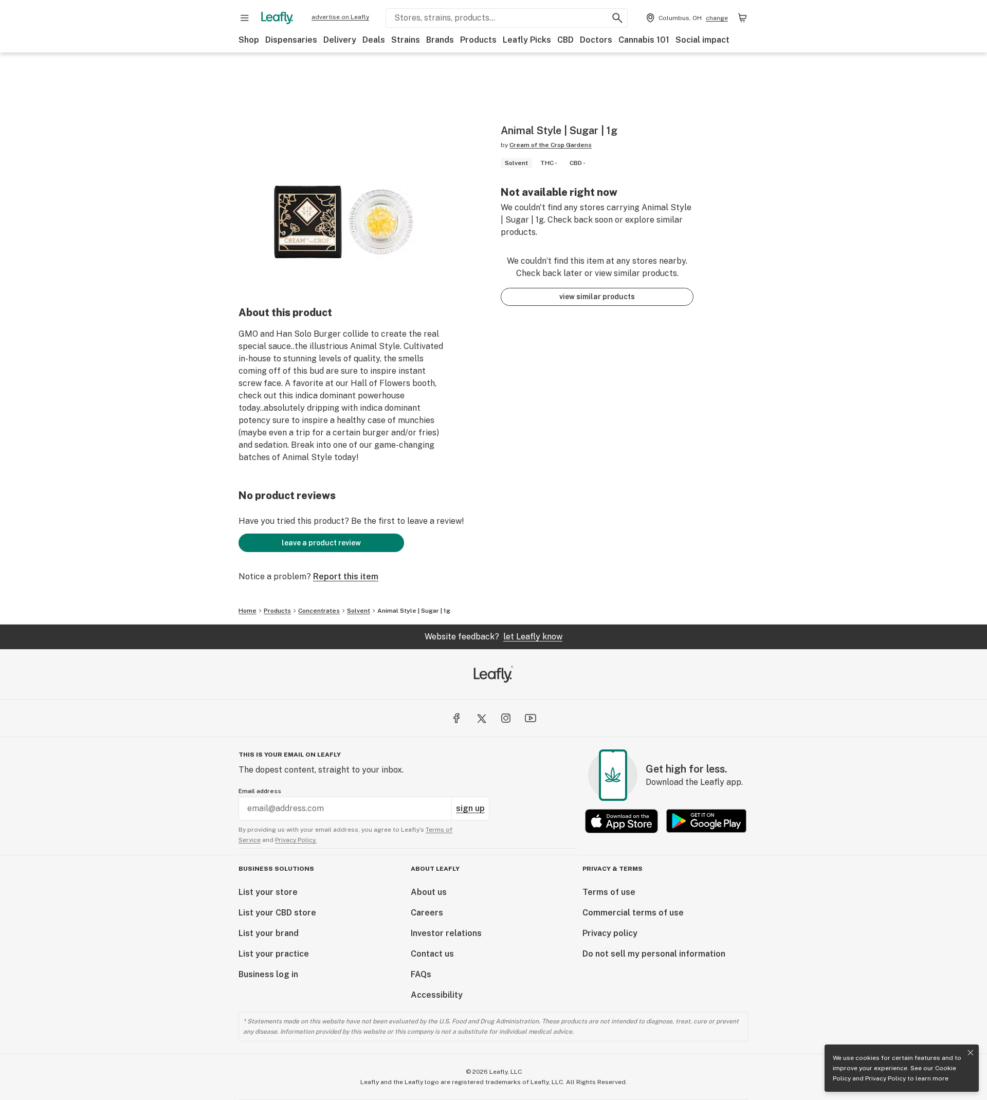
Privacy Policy (885, 1078)
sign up (470, 808)
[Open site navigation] (245, 18)
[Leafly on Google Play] (706, 821)
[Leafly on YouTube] (530, 718)
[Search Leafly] (617, 18)
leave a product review (321, 543)
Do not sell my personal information (653, 954)
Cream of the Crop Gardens (550, 145)
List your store (268, 892)
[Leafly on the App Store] (621, 821)
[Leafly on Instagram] (506, 718)
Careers (427, 913)
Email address (260, 791)
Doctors (596, 40)
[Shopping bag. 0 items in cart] (742, 18)
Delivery (339, 40)
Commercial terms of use (633, 913)
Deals (373, 40)
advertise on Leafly (340, 17)
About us (429, 892)
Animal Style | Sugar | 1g (413, 610)
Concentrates (319, 610)
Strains (405, 40)
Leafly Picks (527, 40)
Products (478, 40)
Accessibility (437, 995)
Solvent (358, 610)
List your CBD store (277, 913)
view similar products (597, 296)
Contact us (432, 954)
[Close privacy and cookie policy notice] (970, 1053)
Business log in (268, 974)
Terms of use (608, 892)
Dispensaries (291, 40)
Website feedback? (493, 636)
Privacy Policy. (296, 840)
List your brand (269, 933)
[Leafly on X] (481, 718)
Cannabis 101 (643, 40)
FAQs (421, 974)
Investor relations (446, 933)
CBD (565, 40)
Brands (440, 40)
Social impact (702, 40)
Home (248, 610)
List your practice (274, 954)
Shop (249, 40)
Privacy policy (609, 933)
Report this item (345, 576)
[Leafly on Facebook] (456, 718)
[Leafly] (277, 18)
